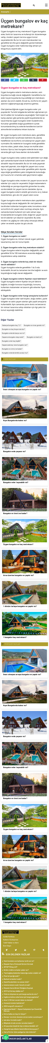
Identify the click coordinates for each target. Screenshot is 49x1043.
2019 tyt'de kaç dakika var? (14, 991)
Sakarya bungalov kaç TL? (11, 325)
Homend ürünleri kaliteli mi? (14, 1003)
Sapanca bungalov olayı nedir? (13, 337)
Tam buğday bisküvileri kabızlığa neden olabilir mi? (22, 973)
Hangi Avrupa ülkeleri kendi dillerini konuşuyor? (21, 1029)
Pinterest (43, 80)
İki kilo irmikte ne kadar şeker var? (16, 970)
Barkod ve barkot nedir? (13, 979)
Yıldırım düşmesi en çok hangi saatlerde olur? (21, 994)
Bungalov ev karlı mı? (34, 337)
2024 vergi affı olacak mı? (13, 1006)
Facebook (5, 80)
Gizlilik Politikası (9, 937)
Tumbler (33, 80)
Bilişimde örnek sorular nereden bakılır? (19, 1023)
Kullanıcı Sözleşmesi (10, 940)
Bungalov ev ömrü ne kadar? (12, 349)
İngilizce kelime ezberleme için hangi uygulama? (21, 997)
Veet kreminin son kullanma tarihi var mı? (19, 961)
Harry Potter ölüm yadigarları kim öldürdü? (20, 1032)
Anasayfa (5, 12)
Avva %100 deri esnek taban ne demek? (18, 1000)
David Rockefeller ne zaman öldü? (16, 982)
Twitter (14, 80)
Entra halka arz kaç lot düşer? (15, 1014)
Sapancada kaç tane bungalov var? (14, 345)
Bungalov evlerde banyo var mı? (13, 333)
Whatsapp (24, 80)
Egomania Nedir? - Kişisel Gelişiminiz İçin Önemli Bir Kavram (23, 1010)
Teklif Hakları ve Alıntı (11, 943)
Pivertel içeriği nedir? (11, 976)
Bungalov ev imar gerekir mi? (34, 325)
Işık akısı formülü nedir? (13, 1020)
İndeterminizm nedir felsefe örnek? (17, 985)
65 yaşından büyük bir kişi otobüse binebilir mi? (21, 1026)
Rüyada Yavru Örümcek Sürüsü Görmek (18, 964)
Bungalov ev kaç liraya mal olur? (13, 329)
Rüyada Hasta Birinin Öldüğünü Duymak (18, 988)
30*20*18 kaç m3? (10, 967)
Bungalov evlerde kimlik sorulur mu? (15, 353)
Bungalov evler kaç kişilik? (11, 341)
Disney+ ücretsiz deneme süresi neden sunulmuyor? (23, 1017)
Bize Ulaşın (7, 946)
